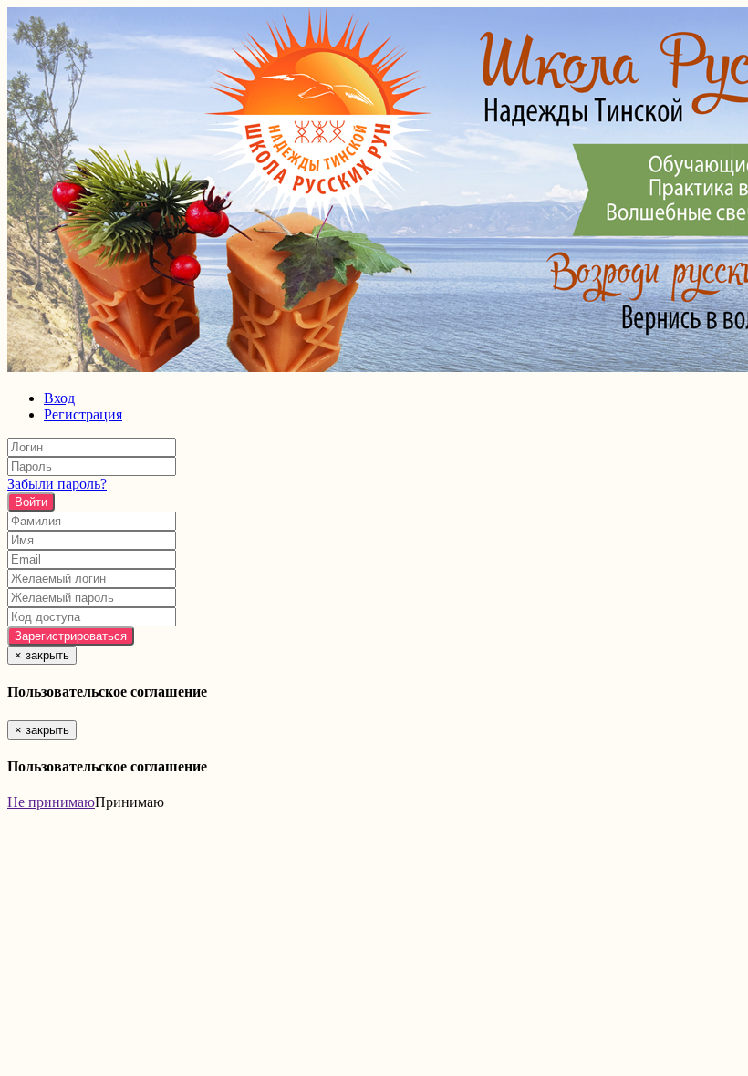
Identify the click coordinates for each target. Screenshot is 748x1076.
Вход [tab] (59, 398)
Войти (31, 502)
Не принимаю (51, 802)
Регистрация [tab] (83, 414)
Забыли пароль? (57, 483)
